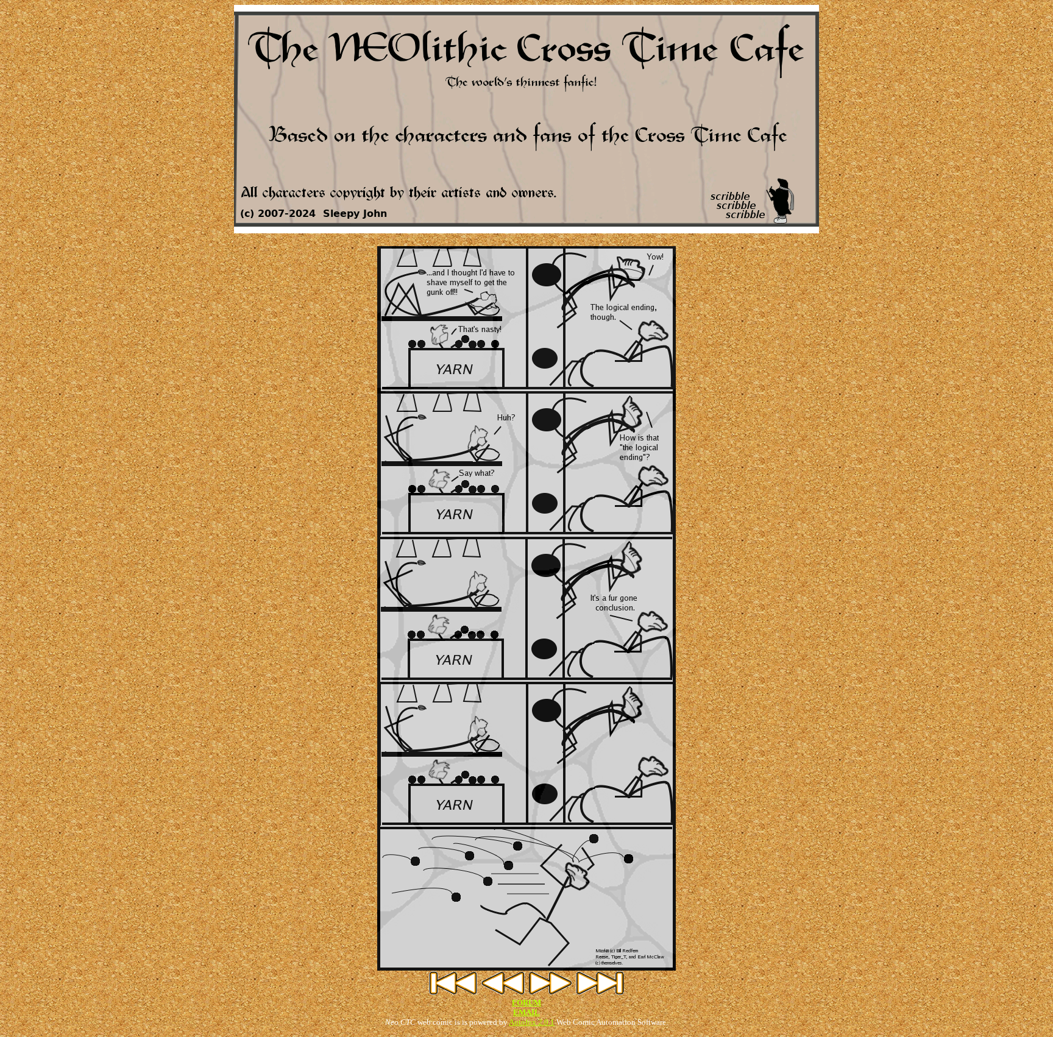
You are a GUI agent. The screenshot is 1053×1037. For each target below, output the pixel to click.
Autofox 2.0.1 (532, 1022)
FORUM (526, 1002)
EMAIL (526, 1012)
